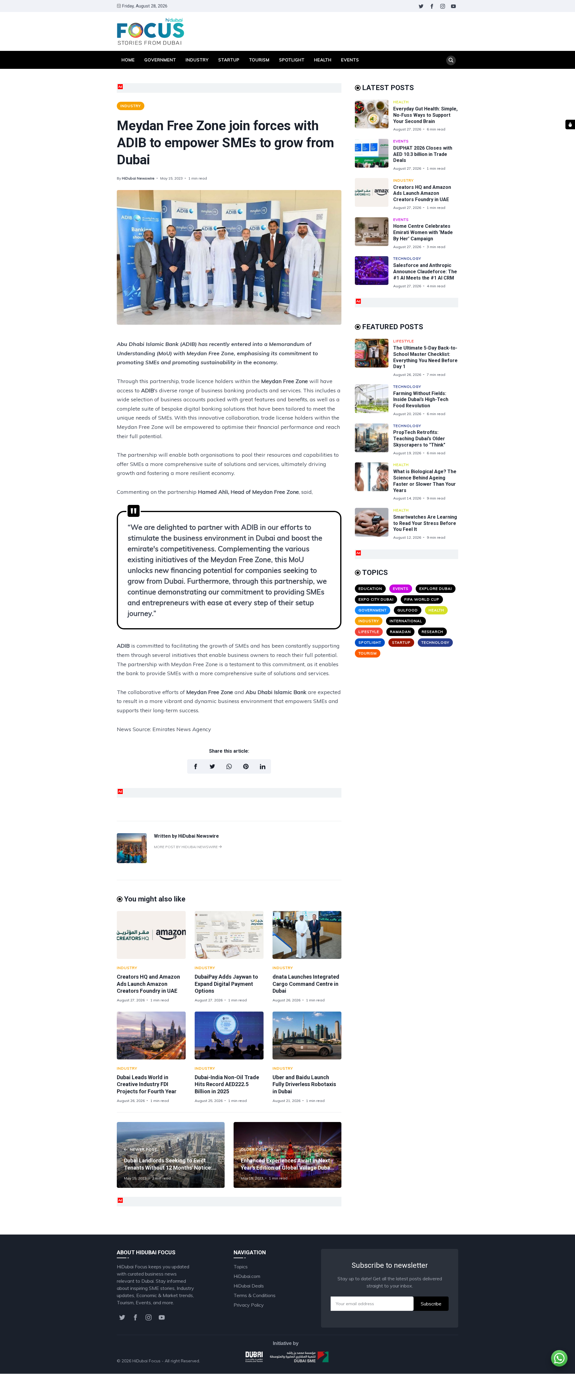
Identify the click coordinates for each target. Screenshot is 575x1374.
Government (160, 60)
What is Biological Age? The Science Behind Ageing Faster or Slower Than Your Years (424, 481)
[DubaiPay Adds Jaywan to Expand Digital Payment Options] (229, 935)
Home (128, 60)
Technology (407, 258)
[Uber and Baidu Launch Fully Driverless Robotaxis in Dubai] (307, 1035)
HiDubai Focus (146, 1361)
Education (370, 588)
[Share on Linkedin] (262, 766)
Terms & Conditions (255, 1295)
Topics (241, 1267)
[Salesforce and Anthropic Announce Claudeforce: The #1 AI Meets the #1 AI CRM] (374, 272)
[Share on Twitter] (212, 766)
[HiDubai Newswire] (132, 861)
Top (448, 1361)
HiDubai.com (247, 1276)
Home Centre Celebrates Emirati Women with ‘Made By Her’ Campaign (423, 232)
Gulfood (407, 610)
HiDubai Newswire (138, 178)
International (406, 621)
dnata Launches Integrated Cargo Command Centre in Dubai (306, 984)
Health (323, 60)
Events (350, 60)
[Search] (451, 60)
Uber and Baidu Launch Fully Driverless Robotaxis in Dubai (304, 1084)
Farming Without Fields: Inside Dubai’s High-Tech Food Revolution (420, 400)
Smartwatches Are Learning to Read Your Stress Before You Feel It (425, 523)
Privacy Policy (249, 1305)
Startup (229, 60)
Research (432, 631)
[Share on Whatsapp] (229, 766)
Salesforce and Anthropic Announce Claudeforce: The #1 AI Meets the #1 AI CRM (425, 271)
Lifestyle (403, 341)
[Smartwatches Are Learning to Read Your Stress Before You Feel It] (374, 524)
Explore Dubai (435, 588)
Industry (197, 60)
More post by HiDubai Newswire (186, 847)
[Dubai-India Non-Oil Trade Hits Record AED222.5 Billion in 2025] (229, 1035)
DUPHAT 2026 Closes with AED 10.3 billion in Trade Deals (422, 154)
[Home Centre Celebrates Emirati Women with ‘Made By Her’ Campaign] (374, 233)
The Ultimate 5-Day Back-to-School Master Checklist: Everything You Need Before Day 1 (425, 357)
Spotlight (292, 60)
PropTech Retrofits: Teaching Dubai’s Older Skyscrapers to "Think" (419, 438)
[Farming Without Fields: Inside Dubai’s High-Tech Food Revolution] (374, 400)
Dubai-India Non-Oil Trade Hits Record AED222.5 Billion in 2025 (227, 1084)
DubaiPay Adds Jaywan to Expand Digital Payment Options (226, 984)
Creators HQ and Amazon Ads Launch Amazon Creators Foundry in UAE (148, 984)
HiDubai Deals (249, 1286)
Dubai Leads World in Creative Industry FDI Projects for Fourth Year (146, 1084)
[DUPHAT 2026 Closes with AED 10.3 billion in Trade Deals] (374, 155)
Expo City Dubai (376, 599)
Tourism (259, 60)
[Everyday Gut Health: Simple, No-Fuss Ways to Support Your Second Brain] (374, 116)
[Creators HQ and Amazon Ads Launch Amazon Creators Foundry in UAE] (151, 935)
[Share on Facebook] (195, 766)
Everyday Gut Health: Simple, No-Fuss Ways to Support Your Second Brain (425, 115)
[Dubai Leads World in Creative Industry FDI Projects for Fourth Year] (151, 1035)
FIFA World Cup (421, 599)
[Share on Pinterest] (245, 766)
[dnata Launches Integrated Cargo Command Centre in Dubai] (307, 935)
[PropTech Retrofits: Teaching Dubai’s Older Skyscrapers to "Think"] (374, 439)
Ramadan (400, 631)
